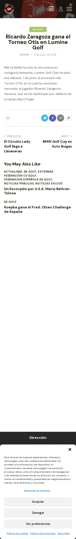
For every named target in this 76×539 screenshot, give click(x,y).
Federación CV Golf (20, 175)
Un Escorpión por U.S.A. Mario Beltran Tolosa (37, 191)
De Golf (38, 29)
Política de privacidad (43, 533)
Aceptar (38, 502)
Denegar (38, 513)
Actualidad (13, 171)
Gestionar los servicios (37, 490)
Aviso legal (64, 533)
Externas (45, 171)
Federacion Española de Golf (28, 179)
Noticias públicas (19, 183)
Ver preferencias (38, 524)
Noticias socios (49, 183)
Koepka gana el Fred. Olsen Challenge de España (37, 209)
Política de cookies (17, 533)
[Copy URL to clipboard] (68, 118)
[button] (70, 449)
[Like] (8, 118)
